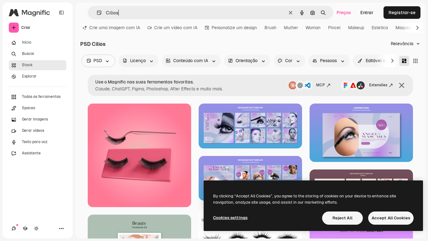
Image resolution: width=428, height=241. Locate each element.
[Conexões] (14, 228)
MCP (320, 85)
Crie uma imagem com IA (114, 27)
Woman (313, 27)
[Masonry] (404, 61)
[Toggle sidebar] (61, 13)
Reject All (342, 218)
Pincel (334, 27)
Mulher (291, 27)
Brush (270, 27)
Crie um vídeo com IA (175, 27)
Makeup (356, 27)
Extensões (378, 85)
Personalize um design (234, 27)
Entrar (366, 12)
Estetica (380, 27)
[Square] (415, 61)
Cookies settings (230, 217)
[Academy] (25, 228)
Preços (344, 12)
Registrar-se (402, 12)
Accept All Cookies (391, 218)
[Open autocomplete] (96, 12)
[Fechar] (401, 85)
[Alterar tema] (36, 228)
